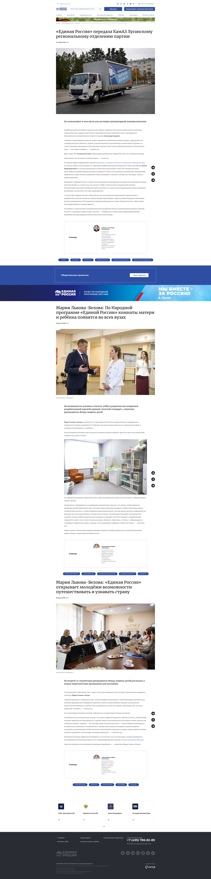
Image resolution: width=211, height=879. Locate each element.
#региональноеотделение (142, 260)
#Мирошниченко (102, 260)
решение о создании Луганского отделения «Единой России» (121, 163)
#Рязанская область (71, 574)
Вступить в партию (148, 15)
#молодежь (121, 784)
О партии (59, 15)
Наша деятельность (86, 15)
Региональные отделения (105, 15)
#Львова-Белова (80, 784)
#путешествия (107, 784)
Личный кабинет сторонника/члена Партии (139, 9)
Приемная (121, 15)
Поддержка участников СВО (105, 19)
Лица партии (71, 15)
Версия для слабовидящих (147, 3)
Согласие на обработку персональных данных (70, 873)
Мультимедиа (133, 15)
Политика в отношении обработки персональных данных (73, 871)
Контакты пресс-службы (89, 842)
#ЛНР (63, 260)
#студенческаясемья (127, 574)
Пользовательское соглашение (65, 868)
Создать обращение (139, 275)
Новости (77, 23)
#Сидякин (75, 260)
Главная (58, 23)
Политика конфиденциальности (66, 870)
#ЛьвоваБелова (88, 574)
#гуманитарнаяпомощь (121, 260)
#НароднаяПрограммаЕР (107, 574)
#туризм (133, 784)
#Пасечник (87, 260)
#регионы (94, 784)
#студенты (143, 574)
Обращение (113, 9)
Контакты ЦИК (62, 842)
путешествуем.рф (128, 740)
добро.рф (139, 740)
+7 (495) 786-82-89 (141, 840)
